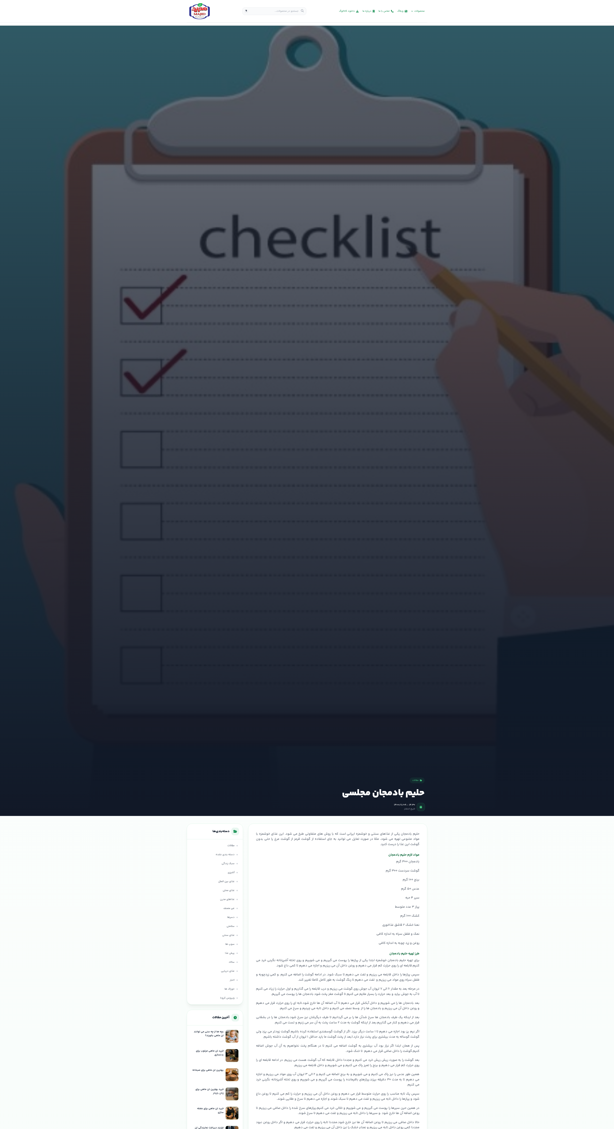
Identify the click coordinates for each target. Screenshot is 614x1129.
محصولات (419, 11)
